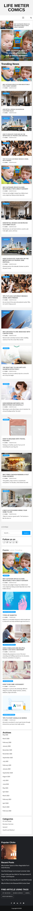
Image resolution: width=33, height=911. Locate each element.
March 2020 (6, 807)
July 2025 (5, 761)
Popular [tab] (6, 550)
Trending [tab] (18, 550)
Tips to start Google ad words (15, 718)
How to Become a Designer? (13, 684)
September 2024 (8, 773)
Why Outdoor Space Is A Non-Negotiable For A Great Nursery (17, 53)
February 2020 (7, 811)
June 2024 (6, 784)
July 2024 (5, 780)
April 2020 (5, 803)
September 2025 (8, 758)
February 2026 (7, 742)
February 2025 (7, 765)
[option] (16, 25)
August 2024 (6, 776)
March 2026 (6, 738)
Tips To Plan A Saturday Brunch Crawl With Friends (16, 880)
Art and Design (8, 681)
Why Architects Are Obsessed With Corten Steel (15, 883)
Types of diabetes (10, 615)
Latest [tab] (11, 550)
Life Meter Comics (16, 7)
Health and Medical (9, 612)
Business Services (9, 714)
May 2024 (5, 788)
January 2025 (6, 769)
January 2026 (6, 746)
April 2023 (5, 792)
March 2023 (6, 796)
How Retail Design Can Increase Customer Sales (21, 25)
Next (6, 527)
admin (13, 58)
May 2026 (5, 735)
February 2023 (7, 799)
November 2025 (7, 754)
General (16, 48)
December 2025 (7, 750)
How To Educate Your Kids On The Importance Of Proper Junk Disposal (16, 260)
